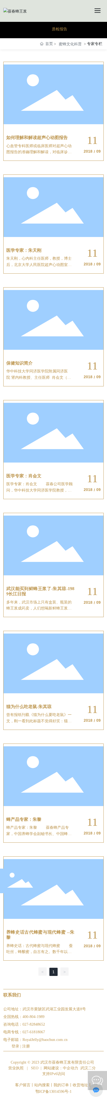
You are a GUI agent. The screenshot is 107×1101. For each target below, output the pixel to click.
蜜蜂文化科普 (70, 44)
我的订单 (61, 1085)
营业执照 (16, 1068)
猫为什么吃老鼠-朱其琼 (29, 706)
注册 (26, 1046)
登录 (16, 1046)
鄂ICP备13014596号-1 (53, 1092)
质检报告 (59, 29)
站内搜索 (42, 1085)
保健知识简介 (19, 363)
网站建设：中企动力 (61, 1068)
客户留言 (22, 1085)
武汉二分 (88, 1068)
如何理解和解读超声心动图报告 (37, 137)
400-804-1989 (33, 1017)
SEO (34, 1068)
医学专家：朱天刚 (23, 250)
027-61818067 (33, 1032)
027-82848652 (33, 1024)
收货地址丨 (82, 1085)
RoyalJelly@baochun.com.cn (44, 1040)
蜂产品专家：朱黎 (23, 819)
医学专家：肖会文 (23, 475)
